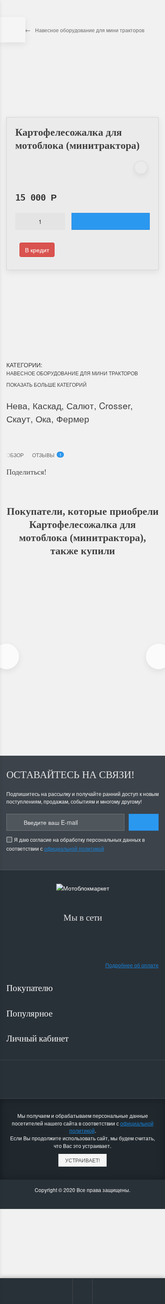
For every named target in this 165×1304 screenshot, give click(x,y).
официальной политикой (74, 848)
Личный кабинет (38, 1038)
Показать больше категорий (46, 384)
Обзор (15, 454)
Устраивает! (82, 1160)
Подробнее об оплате (132, 965)
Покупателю (30, 988)
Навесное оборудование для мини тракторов (72, 373)
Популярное (30, 1013)
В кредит (37, 250)
